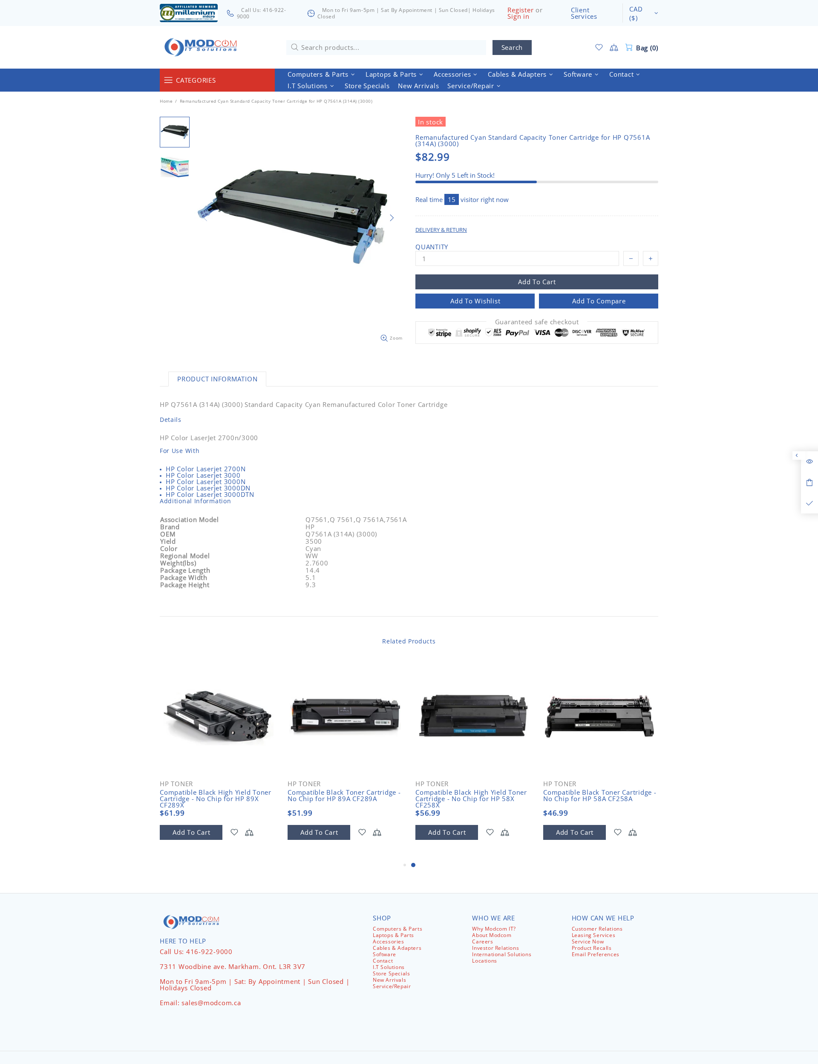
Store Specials (391, 973)
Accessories (388, 941)
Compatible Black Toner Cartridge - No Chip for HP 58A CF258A (600, 795)
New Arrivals (389, 980)
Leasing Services (594, 935)
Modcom (202, 47)
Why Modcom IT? (494, 929)
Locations (484, 960)
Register (520, 10)
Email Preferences (595, 954)
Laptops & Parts (393, 935)
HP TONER (176, 784)
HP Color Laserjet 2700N (205, 469)
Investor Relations (495, 948)
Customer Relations (597, 929)
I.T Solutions (389, 967)
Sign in (518, 16)
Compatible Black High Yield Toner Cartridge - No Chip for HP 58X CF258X (471, 798)
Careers (482, 941)
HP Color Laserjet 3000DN (208, 488)
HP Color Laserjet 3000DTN (210, 494)
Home (166, 101)
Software (384, 954)
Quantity (431, 247)
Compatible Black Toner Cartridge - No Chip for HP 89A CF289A (344, 795)
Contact (383, 960)
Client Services (584, 13)
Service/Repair (392, 986)
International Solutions (501, 954)
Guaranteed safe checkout (537, 322)
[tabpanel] (473, 759)
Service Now (588, 941)
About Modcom (491, 935)
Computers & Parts (397, 929)
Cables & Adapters (397, 948)
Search (512, 47)
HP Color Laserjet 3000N (205, 482)
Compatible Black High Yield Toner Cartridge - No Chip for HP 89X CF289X (215, 798)
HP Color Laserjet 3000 (203, 475)
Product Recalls (592, 948)
